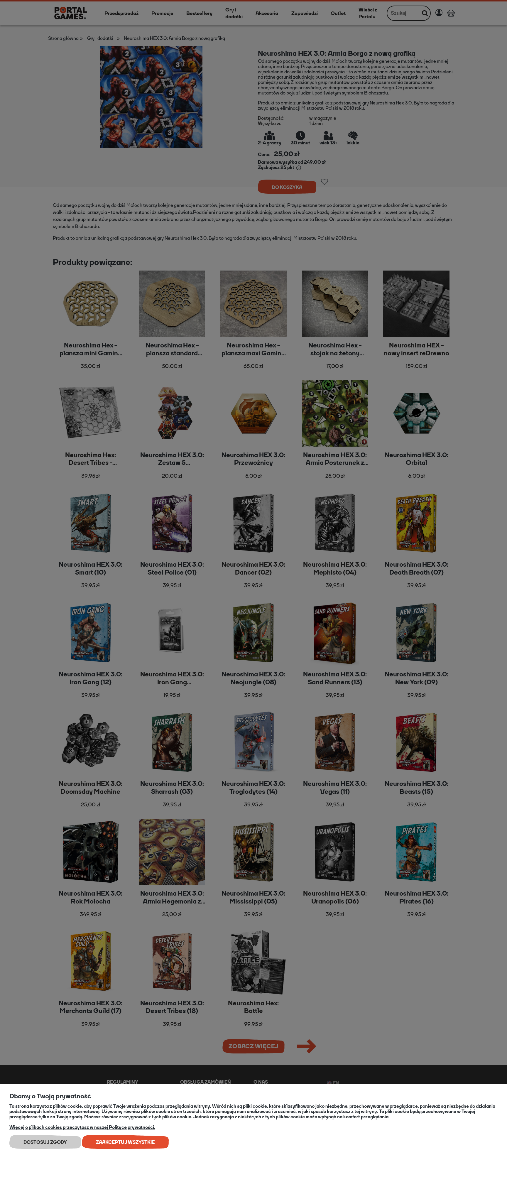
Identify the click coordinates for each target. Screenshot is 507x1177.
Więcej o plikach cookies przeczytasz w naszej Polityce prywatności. (82, 1127)
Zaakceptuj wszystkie (125, 1142)
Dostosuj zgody (45, 1142)
